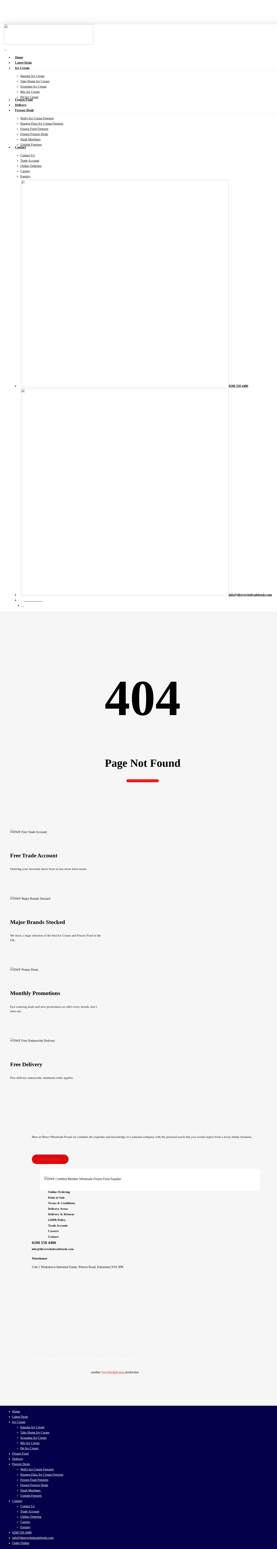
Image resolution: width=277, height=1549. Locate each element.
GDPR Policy (57, 1220)
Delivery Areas (58, 1208)
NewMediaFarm (112, 1372)
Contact (53, 1236)
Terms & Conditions (61, 1203)
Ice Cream (18, 1422)
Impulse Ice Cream (32, 1427)
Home (16, 1411)
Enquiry (25, 1527)
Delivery (17, 1459)
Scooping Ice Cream (33, 1437)
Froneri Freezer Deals (34, 1485)
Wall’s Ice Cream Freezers (37, 1469)
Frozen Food (20, 1453)
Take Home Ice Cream (34, 1432)
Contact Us (27, 1506)
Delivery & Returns (61, 1214)
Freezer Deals (21, 1464)
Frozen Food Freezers (34, 1480)
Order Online (20, 1543)
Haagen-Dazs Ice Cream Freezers (41, 1474)
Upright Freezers (31, 1495)
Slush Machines (30, 1490)
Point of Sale (56, 1197)
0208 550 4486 (44, 1243)
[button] (50, 1159)
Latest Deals (20, 1416)
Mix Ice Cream (30, 1443)
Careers (53, 1231)
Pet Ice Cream (29, 1448)
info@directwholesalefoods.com (53, 1249)
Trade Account (58, 1225)
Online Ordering (59, 1192)
